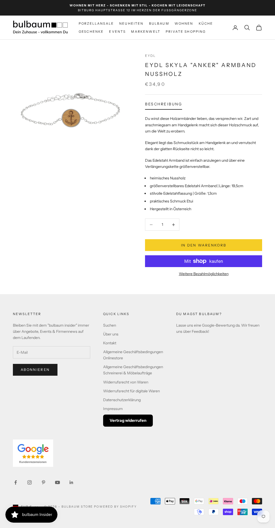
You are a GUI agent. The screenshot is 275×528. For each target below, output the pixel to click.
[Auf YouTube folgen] (57, 482)
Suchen (109, 325)
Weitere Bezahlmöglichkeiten (204, 273)
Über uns (110, 334)
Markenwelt (145, 31)
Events (117, 31)
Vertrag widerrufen (128, 420)
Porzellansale (96, 23)
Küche (206, 23)
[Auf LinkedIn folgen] (71, 482)
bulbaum (159, 23)
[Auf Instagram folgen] (29, 482)
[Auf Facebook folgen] (15, 482)
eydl (150, 56)
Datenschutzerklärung (122, 399)
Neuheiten (131, 23)
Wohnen (184, 23)
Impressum (113, 408)
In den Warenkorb (203, 245)
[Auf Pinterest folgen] (43, 482)
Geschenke (91, 31)
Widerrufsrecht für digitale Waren (131, 391)
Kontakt (109, 343)
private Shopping (186, 31)
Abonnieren (35, 369)
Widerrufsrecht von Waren (125, 382)
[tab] (163, 105)
